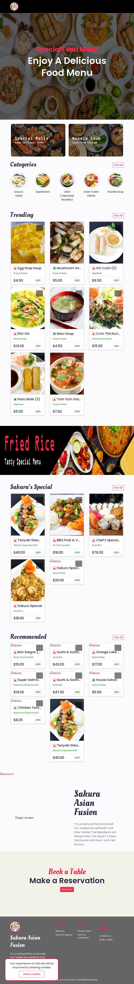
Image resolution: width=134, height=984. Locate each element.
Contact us (105, 935)
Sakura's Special (64, 934)
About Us (60, 931)
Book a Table (106, 939)
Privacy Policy (84, 931)
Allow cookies (31, 974)
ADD (38, 280)
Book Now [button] (67, 889)
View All (118, 165)
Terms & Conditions (83, 936)
